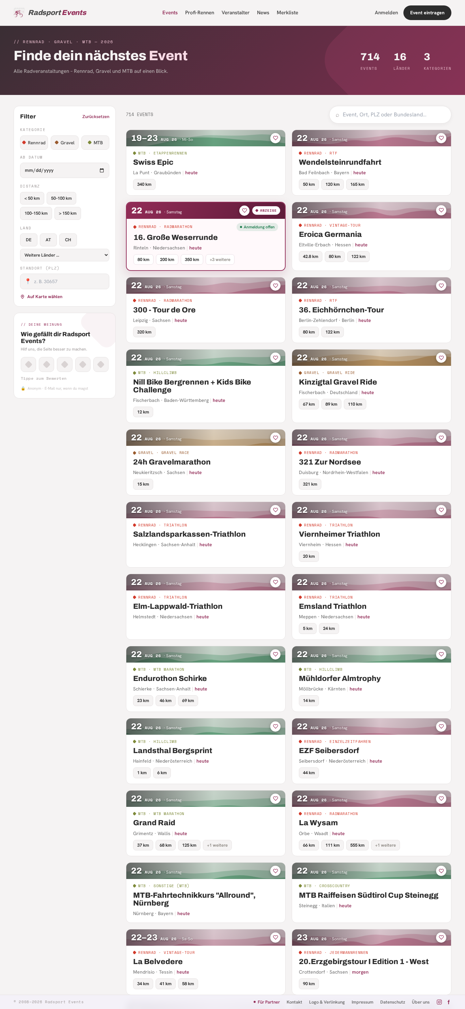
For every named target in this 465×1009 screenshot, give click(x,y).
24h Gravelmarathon (172, 462)
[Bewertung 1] (28, 364)
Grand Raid (154, 823)
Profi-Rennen (199, 12)
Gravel (68, 143)
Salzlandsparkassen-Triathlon (189, 534)
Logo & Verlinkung (327, 1002)
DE (29, 240)
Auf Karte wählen (44, 296)
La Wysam (318, 823)
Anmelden (386, 12)
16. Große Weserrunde (175, 237)
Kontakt (294, 1002)
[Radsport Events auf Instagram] (439, 1002)
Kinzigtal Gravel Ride (338, 382)
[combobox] (394, 115)
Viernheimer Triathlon (339, 534)
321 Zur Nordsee (330, 462)
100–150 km (36, 213)
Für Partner (269, 1002)
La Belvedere (158, 962)
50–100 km (61, 198)
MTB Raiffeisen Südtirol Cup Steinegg (368, 895)
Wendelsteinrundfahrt (340, 162)
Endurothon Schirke (170, 678)
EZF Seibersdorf (329, 751)
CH (68, 240)
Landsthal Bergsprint (172, 751)
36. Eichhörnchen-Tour (341, 310)
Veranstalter (236, 12)
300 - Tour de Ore (164, 310)
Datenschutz (392, 1002)
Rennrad (37, 143)
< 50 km (32, 198)
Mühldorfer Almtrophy (340, 678)
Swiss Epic (153, 162)
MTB (98, 143)
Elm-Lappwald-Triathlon (178, 606)
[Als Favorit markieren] (275, 138)
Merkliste (287, 12)
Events (170, 12)
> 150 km (68, 213)
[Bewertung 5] (101, 364)
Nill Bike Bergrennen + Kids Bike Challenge (192, 386)
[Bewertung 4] (83, 364)
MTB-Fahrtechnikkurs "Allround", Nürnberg (194, 899)
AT (48, 240)
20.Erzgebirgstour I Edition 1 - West (364, 962)
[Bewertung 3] (64, 364)
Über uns (421, 1002)
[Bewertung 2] (46, 364)
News (263, 12)
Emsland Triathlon (333, 606)
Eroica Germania (330, 234)
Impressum (362, 1002)
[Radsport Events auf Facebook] (448, 1002)
